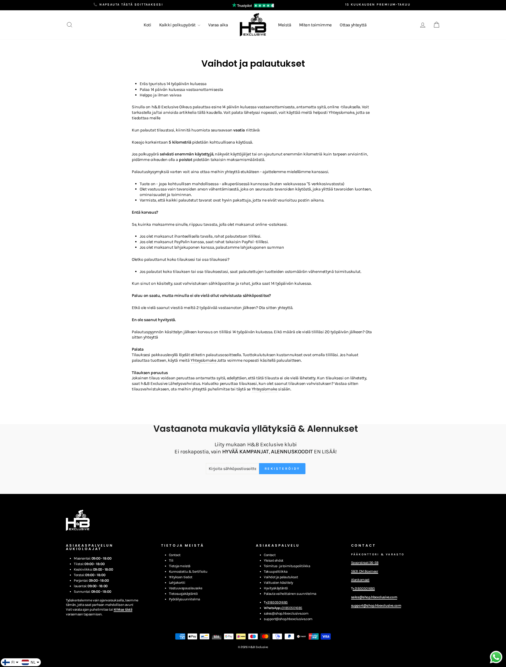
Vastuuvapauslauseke (185, 588)
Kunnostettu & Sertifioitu (188, 571)
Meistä (284, 24)
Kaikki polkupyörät (177, 24)
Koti (147, 24)
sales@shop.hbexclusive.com (286, 613)
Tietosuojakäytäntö (183, 594)
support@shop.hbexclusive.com (288, 619)
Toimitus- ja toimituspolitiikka (287, 566)
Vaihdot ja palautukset (281, 577)
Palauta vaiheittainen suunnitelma (290, 594)
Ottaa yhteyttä (353, 24)
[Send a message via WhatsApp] (496, 657)
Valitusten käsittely (278, 583)
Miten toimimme (315, 24)
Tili (171, 560)
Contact (175, 555)
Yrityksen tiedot (180, 577)
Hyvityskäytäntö (276, 588)
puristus (158, 83)
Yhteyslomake (203, 360)
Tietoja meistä (179, 566)
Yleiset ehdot (273, 560)
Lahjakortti (177, 583)
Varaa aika (218, 24)
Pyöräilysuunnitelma (184, 599)
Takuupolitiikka (276, 571)
